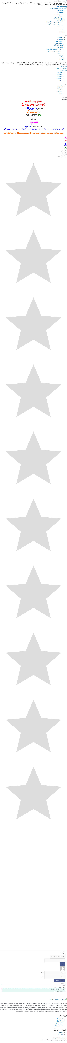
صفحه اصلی (60, 10)
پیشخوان (59, 74)
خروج (60, 80)
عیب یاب (61, 27)
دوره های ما (60, 12)
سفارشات (59, 78)
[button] (33, 35)
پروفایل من (60, 72)
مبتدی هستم (58, 14)
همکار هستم (58, 16)
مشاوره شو (60, 20)
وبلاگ (62, 29)
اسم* (42, 972)
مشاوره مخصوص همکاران (55, 23)
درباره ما (61, 31)
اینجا (12, 133)
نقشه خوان (60, 25)
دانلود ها (59, 76)
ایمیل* (42, 976)
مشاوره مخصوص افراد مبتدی (54, 22)
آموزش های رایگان (58, 18)
